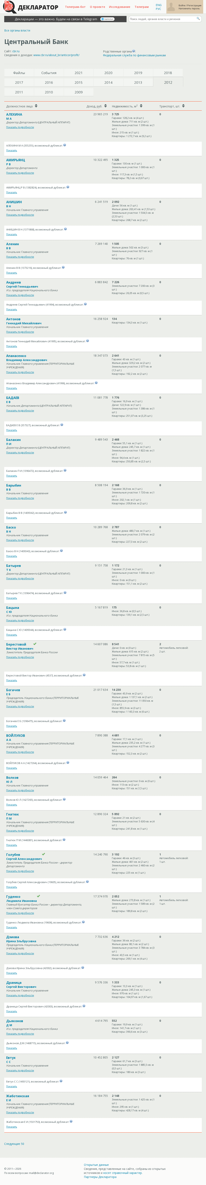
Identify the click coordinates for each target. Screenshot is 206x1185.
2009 (79, 92)
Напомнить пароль (189, 8)
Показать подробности (20, 127)
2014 (108, 82)
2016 (49, 82)
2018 (168, 72)
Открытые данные (96, 1165)
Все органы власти (17, 30)
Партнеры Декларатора (100, 1177)
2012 (168, 82)
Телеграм (142, 7)
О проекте (97, 7)
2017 (19, 82)
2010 (49, 92)
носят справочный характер (122, 1173)
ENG (159, 5)
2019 (138, 72)
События (49, 72)
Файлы (19, 72)
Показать (11, 150)
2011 (19, 92)
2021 (79, 72)
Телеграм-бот (75, 7)
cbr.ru (16, 51)
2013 (138, 82)
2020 (108, 72)
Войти (182, 5)
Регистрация (194, 5)
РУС (158, 9)
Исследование (119, 7)
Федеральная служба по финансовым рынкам (134, 55)
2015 (79, 82)
